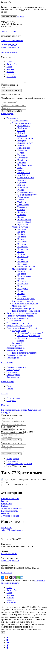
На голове (22, 264)
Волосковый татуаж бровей (30, 333)
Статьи (4, 393)
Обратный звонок (9, 52)
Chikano (21, 130)
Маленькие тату (19, 306)
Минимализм (23, 172)
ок (3, 633)
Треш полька (23, 204)
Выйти (20, 17)
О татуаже (11, 400)
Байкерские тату (25, 143)
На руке (21, 239)
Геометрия (22, 150)
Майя (19, 167)
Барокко (21, 145)
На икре (21, 259)
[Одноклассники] (6, 577)
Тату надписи (13, 358)
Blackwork (22, 128)
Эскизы (10, 597)
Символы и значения (16, 367)
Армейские (22, 224)
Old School (22, 135)
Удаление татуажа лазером (24, 353)
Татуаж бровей (19, 330)
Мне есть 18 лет (9, 17)
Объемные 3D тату (26, 177)
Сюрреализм (23, 197)
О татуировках (13, 398)
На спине (21, 229)
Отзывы (10, 600)
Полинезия (22, 187)
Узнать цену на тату (10, 57)
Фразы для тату (14, 377)
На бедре (21, 254)
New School (22, 175)
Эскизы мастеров (20, 120)
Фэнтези (21, 209)
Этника (20, 217)
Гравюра (21, 155)
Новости (5, 405)
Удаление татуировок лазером (26, 311)
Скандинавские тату (26, 195)
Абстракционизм (25, 138)
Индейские (22, 160)
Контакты (11, 602)
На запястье (22, 249)
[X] (10, 577)
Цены (9, 592)
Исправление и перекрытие (25, 303)
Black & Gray (23, 125)
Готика (20, 153)
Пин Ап (21, 185)
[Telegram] (21, 577)
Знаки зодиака (13, 374)
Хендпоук (22, 212)
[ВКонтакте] (2, 577)
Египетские (22, 158)
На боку (21, 234)
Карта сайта (6, 572)
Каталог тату (7, 362)
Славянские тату (25, 192)
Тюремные (22, 207)
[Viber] (14, 577)
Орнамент (22, 182)
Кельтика (21, 162)
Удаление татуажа (15, 350)
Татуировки (12, 118)
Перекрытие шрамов (16, 355)
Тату (9, 386)
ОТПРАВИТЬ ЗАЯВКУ (11, 90)
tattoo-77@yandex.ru (10, 48)
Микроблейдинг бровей (28, 335)
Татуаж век (17, 345)
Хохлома (21, 214)
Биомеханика (23, 148)
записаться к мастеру (11, 36)
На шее (20, 251)
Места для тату (13, 369)
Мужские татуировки (22, 269)
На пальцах (22, 261)
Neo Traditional (24, 222)
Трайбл (20, 200)
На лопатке (22, 246)
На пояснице (23, 256)
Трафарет (21, 202)
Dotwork (21, 133)
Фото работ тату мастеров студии (22, 313)
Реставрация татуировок (23, 308)
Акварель (21, 140)
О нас (9, 587)
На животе (22, 242)
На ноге (21, 232)
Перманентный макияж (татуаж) (22, 328)
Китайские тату (24, 165)
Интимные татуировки (22, 301)
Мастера (10, 595)
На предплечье (24, 276)
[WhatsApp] (18, 577)
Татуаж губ (17, 343)
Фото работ (12, 590)
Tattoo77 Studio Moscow (12, 40)
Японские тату (24, 219)
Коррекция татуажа (15, 348)
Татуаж (10, 389)
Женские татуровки (21, 227)
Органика (22, 180)
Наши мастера (7, 381)
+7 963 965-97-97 (9, 45)
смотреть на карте (9, 31)
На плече (21, 237)
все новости (6, 527)
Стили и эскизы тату (21, 123)
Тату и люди (12, 372)
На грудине (22, 288)
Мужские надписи (26, 298)
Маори (20, 170)
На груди (21, 244)
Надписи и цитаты (26, 266)
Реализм (21, 190)
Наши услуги (7, 113)
